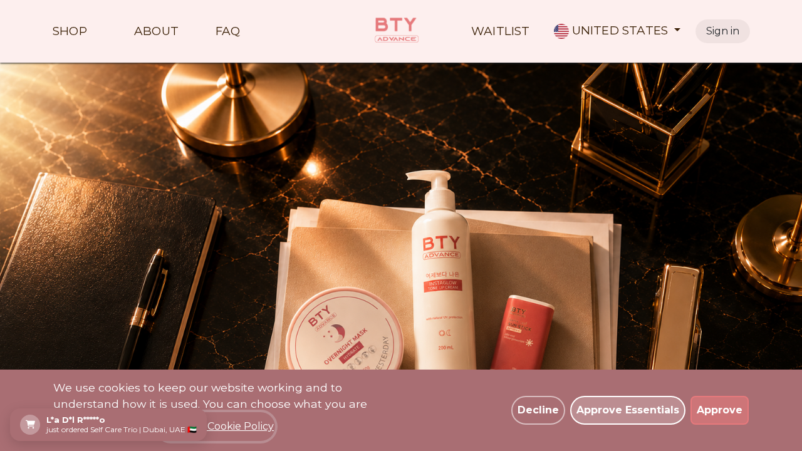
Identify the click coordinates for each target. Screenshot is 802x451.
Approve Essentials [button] (627, 410)
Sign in (722, 31)
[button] (617, 31)
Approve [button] (719, 410)
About (156, 32)
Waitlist (500, 32)
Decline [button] (538, 410)
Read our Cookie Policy (216, 426)
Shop (70, 32)
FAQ (228, 32)
